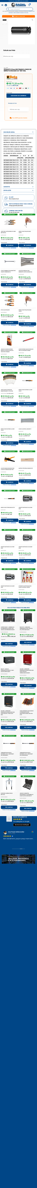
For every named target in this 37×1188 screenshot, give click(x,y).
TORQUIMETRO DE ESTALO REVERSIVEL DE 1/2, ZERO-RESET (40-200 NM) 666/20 (26, 754)
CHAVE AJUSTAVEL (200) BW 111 (25, 428)
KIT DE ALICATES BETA (5, 309)
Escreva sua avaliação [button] (22, 825)
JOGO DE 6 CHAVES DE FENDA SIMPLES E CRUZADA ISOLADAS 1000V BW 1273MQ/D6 (7, 350)
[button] (2, 5)
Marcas (6, 11)
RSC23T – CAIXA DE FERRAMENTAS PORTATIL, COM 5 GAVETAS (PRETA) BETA (7, 670)
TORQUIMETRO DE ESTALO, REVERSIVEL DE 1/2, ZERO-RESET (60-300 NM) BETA (7, 754)
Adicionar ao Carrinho (18, 95)
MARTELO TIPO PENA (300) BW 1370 (26, 468)
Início (3, 11)
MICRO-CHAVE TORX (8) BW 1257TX (8, 507)
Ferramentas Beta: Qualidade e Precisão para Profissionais (18, 11)
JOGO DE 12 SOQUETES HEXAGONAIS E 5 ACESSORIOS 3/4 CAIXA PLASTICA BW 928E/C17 (26, 794)
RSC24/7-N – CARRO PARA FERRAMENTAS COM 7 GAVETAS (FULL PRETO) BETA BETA (26, 628)
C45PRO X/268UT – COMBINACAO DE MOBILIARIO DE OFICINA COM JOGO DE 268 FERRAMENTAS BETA (8, 628)
